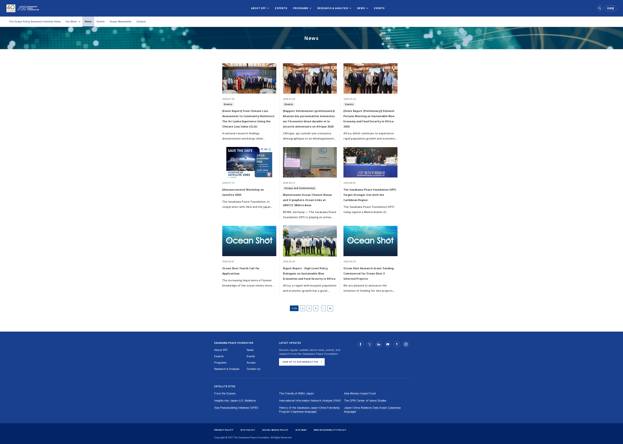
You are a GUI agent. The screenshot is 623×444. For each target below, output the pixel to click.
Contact (141, 21)
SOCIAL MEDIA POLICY (275, 430)
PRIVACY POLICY (223, 430)
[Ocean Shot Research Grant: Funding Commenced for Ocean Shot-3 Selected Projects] (370, 241)
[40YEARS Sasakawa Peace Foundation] (22, 8)
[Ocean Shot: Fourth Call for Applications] (249, 241)
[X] (370, 344)
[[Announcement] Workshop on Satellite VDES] (249, 162)
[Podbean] (397, 344)
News (88, 21)
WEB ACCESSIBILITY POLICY (330, 430)
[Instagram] (406, 344)
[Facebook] (360, 344)
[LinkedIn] (379, 344)
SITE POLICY (247, 430)
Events (101, 21)
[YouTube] (388, 344)
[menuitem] (258, 8)
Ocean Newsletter (121, 21)
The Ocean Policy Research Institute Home (35, 21)
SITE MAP (301, 430)
